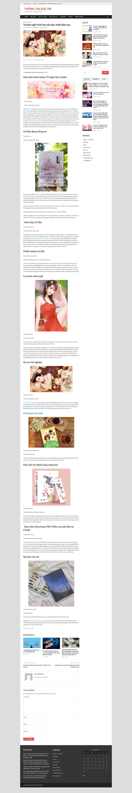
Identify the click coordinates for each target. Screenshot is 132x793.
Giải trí (70, 16)
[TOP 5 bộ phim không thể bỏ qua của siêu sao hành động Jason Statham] (87, 40)
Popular (86, 79)
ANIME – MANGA (79, 16)
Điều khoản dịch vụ (43, 3)
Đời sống (63, 16)
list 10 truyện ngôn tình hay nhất (37, 620)
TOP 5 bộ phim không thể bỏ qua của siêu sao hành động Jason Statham (100, 36)
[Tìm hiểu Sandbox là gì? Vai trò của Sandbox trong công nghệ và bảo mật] (51, 649)
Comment (26, 696)
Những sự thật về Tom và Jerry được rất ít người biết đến (101, 45)
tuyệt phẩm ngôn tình (34, 542)
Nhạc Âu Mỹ (86, 147)
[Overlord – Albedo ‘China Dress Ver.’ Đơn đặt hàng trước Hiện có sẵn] (87, 130)
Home (26, 16)
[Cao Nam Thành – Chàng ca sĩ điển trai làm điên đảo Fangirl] (87, 66)
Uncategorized (87, 160)
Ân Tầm (29, 109)
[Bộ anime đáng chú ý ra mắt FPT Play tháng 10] (87, 98)
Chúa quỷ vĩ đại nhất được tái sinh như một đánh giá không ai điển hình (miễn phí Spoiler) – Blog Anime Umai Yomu (100, 116)
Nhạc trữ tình (42, 16)
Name (25, 717)
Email (25, 724)
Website (25, 731)
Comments (96, 79)
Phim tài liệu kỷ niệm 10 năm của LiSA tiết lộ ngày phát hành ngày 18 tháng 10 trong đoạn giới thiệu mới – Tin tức (100, 104)
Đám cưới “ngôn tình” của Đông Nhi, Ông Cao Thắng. (100, 53)
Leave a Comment (43, 27)
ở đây (45, 72)
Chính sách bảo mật (52, 3)
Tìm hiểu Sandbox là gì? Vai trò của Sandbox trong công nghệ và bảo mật (51, 652)
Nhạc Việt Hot (53, 16)
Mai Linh (36, 27)
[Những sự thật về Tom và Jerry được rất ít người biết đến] (87, 49)
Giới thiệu (35, 3)
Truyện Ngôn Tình (88, 158)
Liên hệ (59, 3)
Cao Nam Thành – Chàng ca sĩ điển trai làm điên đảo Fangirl (100, 63)
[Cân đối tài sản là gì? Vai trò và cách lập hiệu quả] (32, 648)
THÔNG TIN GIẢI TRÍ (37, 9)
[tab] (86, 79)
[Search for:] (95, 72)
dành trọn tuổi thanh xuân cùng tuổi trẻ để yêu (42, 238)
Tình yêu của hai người (29, 402)
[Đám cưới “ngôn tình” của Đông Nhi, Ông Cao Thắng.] (87, 58)
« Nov (83, 775)
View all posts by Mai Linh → (41, 677)
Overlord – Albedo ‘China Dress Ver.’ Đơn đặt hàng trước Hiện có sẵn (100, 126)
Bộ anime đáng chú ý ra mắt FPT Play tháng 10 (101, 93)
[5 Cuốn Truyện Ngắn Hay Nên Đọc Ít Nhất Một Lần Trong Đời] (87, 31)
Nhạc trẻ (33, 16)
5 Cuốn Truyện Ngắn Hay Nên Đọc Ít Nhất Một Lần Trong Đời (100, 27)
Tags (103, 79)
